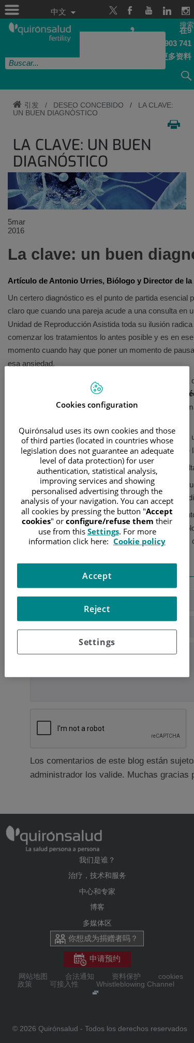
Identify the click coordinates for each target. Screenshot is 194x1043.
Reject (97, 608)
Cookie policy (139, 541)
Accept (97, 575)
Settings (97, 641)
